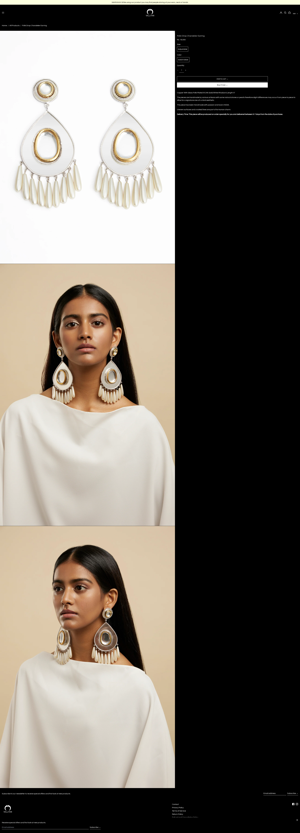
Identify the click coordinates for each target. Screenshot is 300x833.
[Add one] (185, 70)
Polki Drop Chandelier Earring (34, 25)
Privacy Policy (178, 808)
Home (4, 25)
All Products (14, 25)
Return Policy (177, 814)
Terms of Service (179, 811)
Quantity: (180, 65)
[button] (285, 12)
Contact (175, 804)
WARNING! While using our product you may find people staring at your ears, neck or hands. (150, 2)
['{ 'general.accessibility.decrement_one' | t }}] (177, 70)
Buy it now (221, 85)
